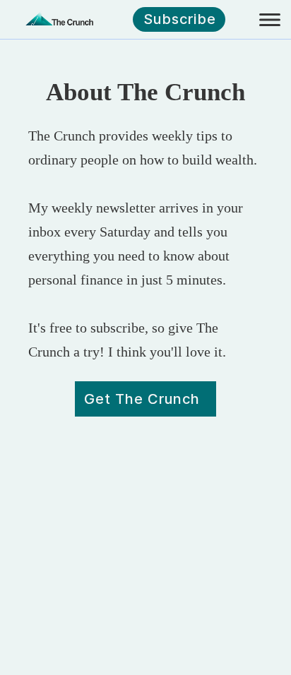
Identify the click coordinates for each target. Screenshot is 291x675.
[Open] (269, 19)
